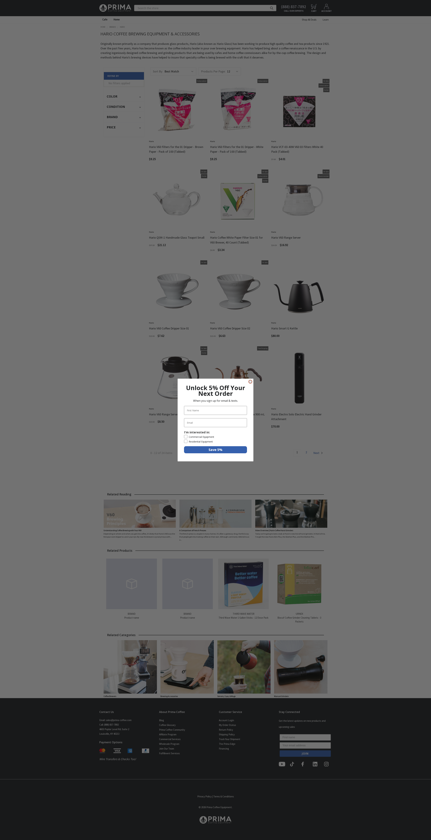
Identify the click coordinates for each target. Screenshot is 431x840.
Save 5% (215, 449)
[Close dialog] (250, 381)
